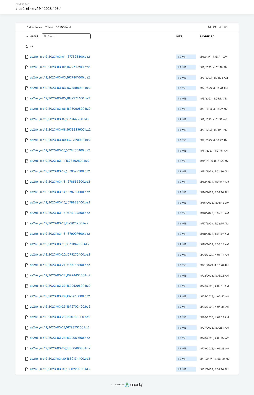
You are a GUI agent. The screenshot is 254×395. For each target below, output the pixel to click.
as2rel (24, 8)
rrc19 (36, 8)
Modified (207, 36)
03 (56, 8)
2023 (48, 8)
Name (34, 36)
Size (179, 36)
